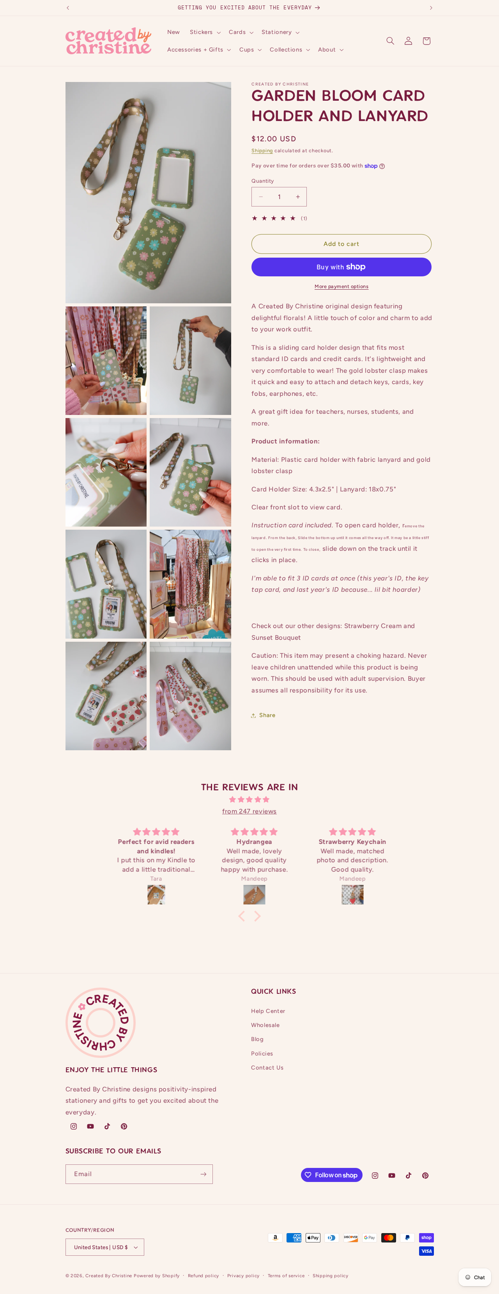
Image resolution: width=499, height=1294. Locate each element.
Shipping (262, 151)
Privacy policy (243, 1275)
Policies (262, 1053)
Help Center (268, 1011)
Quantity (262, 181)
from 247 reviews (249, 811)
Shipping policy (331, 1275)
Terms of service (286, 1275)
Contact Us (267, 1067)
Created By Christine (108, 1275)
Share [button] (267, 715)
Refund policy (203, 1275)
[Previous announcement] (67, 8)
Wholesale (265, 1025)
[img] (249, 800)
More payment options (342, 286)
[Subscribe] (203, 1174)
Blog (257, 1039)
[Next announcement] (431, 8)
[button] (204, 32)
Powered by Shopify (157, 1275)
